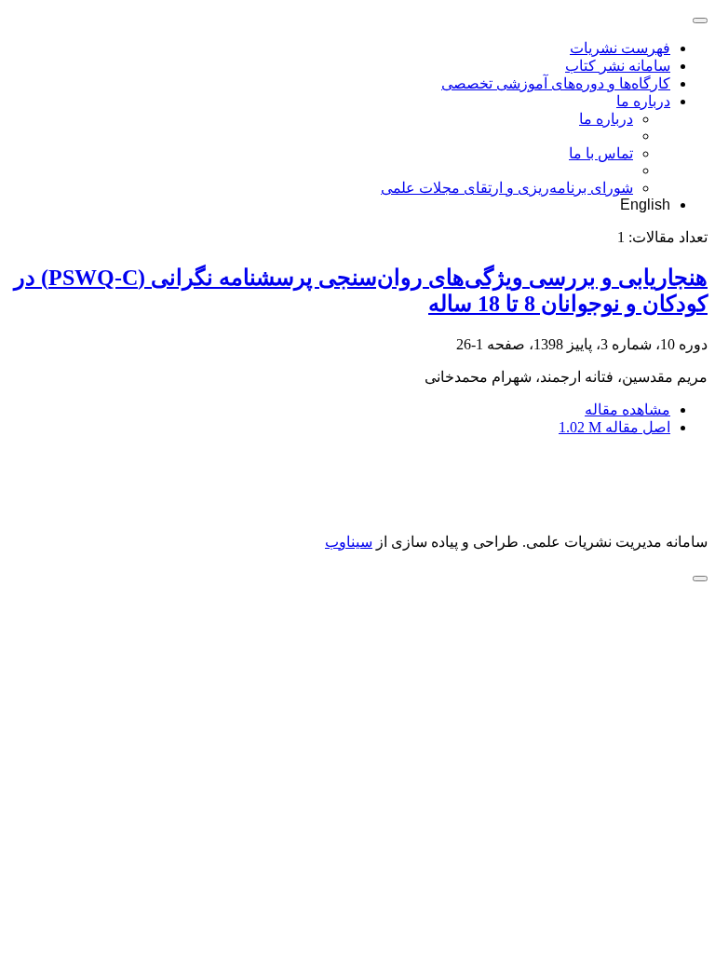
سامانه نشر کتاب (617, 66)
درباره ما (643, 101)
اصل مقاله (614, 427)
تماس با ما (601, 153)
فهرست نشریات (620, 48)
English (645, 204)
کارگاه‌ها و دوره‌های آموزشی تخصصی (555, 83)
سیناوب (348, 542)
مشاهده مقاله (627, 409)
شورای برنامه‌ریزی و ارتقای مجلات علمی (507, 188)
